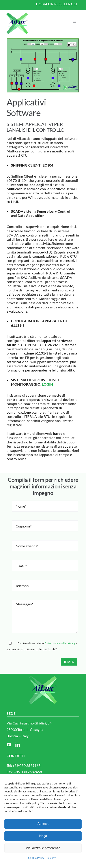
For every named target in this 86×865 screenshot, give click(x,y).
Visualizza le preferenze (43, 848)
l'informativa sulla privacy (60, 643)
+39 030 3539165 (27, 765)
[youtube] (9, 745)
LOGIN (47, 384)
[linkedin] (17, 745)
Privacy (51, 857)
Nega (43, 836)
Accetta (43, 824)
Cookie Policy (36, 857)
